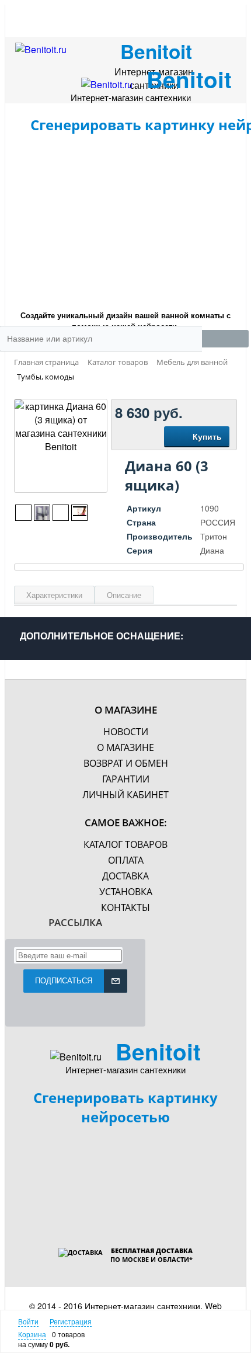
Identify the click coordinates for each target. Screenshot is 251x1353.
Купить (207, 436)
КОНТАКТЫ (125, 907)
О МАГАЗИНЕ (125, 747)
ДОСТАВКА (125, 875)
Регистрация (71, 1321)
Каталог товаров (125, 844)
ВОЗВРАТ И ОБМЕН (125, 763)
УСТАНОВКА (125, 891)
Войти (28, 1321)
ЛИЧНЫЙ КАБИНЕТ (125, 794)
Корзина (32, 1334)
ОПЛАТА (126, 860)
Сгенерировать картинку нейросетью (125, 1107)
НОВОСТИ (125, 731)
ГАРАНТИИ (125, 779)
